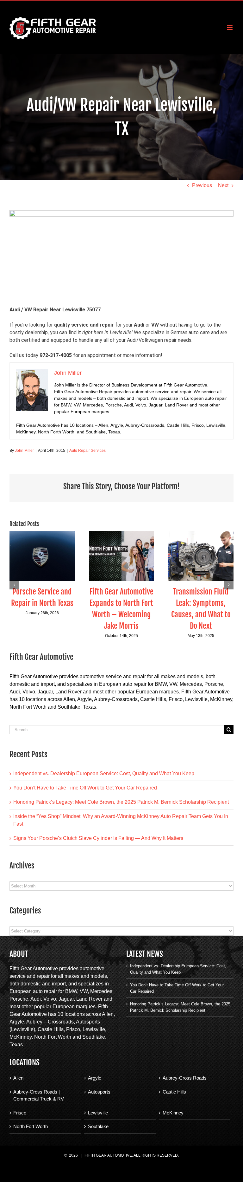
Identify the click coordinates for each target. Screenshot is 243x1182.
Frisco (19, 1112)
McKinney (173, 1112)
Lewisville (98, 1112)
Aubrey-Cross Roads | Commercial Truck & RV (38, 1095)
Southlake (98, 1126)
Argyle (94, 1078)
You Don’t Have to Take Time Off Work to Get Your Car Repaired (85, 787)
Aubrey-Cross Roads (185, 1078)
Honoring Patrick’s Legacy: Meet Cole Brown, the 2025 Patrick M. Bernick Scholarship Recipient (121, 802)
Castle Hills (174, 1091)
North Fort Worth (30, 1126)
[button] (14, 584)
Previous (202, 185)
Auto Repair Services (87, 450)
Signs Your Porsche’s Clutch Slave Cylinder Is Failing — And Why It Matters (98, 838)
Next (223, 185)
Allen (18, 1078)
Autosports (99, 1091)
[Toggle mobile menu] (230, 27)
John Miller (24, 450)
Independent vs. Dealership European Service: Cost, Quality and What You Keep (103, 773)
